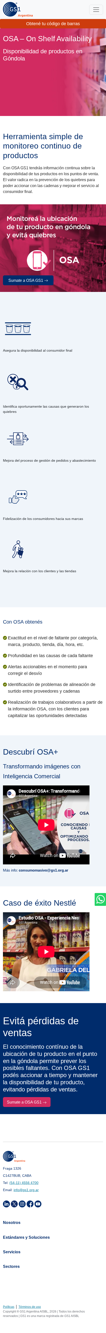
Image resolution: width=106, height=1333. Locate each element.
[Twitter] (15, 1203)
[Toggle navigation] (96, 10)
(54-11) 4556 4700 (23, 1183)
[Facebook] (31, 1203)
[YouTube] (38, 1203)
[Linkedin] (7, 1203)
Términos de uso (29, 1307)
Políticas (8, 1307)
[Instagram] (23, 1203)
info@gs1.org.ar (26, 1190)
